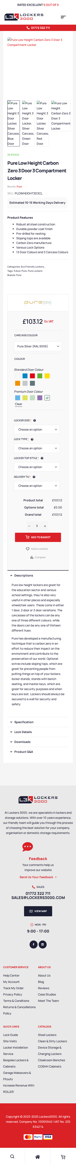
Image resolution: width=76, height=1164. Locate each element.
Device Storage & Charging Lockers (49, 1050)
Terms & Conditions (16, 1001)
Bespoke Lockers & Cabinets (15, 1063)
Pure (19, 186)
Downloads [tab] (22, 742)
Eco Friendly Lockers (32, 266)
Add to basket (40, 537)
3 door (17, 270)
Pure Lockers (35, 270)
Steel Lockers (47, 1035)
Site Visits (10, 1041)
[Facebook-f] (34, 945)
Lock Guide (10, 1035)
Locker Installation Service (15, 1050)
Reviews (43, 988)
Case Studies (47, 994)
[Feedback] (27, 847)
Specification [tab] (24, 722)
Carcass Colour (26, 335)
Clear (18, 404)
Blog (41, 982)
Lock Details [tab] (23, 732)
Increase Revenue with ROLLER (18, 1088)
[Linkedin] (43, 945)
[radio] (17, 376)
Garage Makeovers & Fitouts (17, 1076)
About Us (44, 975)
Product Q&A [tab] (23, 752)
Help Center (11, 975)
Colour (19, 359)
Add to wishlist (39, 549)
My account (11, 982)
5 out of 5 (51, 5)
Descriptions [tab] (23, 575)
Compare (40, 557)
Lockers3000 (48, 1116)
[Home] (37, 1157)
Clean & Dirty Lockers (52, 1041)
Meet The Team (48, 1001)
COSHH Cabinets (49, 1066)
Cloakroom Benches (51, 1060)
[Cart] (63, 1157)
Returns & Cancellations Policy (19, 1010)
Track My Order (13, 988)
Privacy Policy (12, 994)
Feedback (38, 858)
